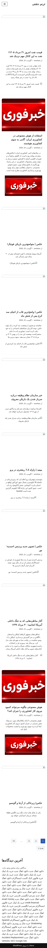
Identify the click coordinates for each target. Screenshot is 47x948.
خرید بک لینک (7, 871)
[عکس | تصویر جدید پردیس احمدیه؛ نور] (23, 525)
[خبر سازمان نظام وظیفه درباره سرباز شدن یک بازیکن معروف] (23, 374)
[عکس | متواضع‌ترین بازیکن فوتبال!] (23, 223)
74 (14, 841)
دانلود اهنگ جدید (36, 871)
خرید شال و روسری (21, 888)
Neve (32, 945)
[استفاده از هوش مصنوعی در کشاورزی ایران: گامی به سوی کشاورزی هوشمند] (23, 115)
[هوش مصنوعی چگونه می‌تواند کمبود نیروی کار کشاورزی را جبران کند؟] (23, 686)
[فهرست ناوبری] (4, 4)
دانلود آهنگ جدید (9, 885)
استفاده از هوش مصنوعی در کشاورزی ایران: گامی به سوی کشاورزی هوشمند (26, 139)
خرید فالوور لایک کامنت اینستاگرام (27, 878)
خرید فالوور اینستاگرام (33, 909)
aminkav (37, 60)
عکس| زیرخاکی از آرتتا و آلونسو (25, 803)
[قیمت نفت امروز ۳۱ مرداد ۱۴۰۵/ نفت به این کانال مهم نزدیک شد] (23, 31)
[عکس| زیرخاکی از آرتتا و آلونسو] (23, 782)
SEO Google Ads (18, 941)
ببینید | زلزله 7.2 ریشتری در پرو (26, 469)
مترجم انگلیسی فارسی (24, 895)
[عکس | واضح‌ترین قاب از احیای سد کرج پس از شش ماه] (23, 291)
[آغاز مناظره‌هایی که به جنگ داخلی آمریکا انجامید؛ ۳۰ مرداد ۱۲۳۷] (23, 600)
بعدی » (40, 848)
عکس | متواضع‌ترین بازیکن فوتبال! (24, 244)
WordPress (17, 945)
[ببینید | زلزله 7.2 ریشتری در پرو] (23, 449)
